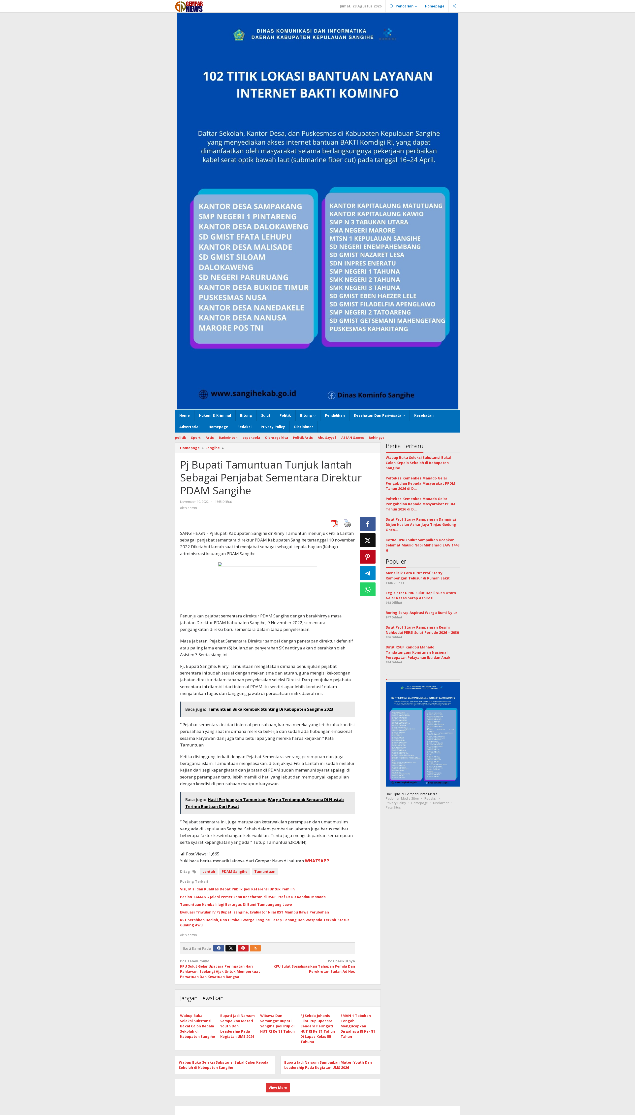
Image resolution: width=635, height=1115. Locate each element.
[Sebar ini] (368, 524)
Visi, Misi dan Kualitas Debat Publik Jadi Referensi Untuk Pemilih (237, 889)
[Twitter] (230, 948)
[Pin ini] (368, 557)
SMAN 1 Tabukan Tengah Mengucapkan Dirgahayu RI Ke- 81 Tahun (358, 1026)
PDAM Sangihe (235, 871)
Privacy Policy (396, 803)
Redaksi (430, 798)
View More (278, 1087)
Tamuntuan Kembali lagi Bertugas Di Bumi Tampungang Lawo (236, 904)
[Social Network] (454, 6)
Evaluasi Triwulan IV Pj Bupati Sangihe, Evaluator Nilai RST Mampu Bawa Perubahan (254, 912)
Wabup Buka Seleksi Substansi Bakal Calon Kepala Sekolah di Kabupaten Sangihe (197, 1026)
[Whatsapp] (368, 589)
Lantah (208, 871)
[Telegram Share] (368, 573)
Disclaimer (441, 803)
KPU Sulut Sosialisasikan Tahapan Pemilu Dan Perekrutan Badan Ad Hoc (314, 966)
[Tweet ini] (368, 540)
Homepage (419, 803)
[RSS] (255, 948)
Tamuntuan (264, 871)
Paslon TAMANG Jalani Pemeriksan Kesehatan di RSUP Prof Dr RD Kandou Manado (253, 896)
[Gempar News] (189, 6)
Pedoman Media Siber (402, 798)
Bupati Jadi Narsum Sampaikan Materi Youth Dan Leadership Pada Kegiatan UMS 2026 (237, 1026)
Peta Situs (393, 807)
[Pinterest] (243, 948)
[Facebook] (218, 948)
